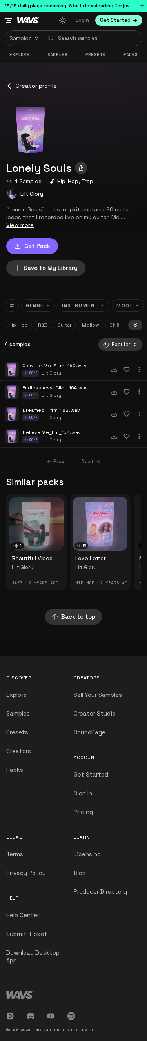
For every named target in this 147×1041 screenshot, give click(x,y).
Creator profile (36, 85)
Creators (18, 751)
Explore (19, 55)
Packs (130, 55)
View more (20, 225)
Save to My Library (51, 267)
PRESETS (95, 55)
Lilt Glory (31, 193)
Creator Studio (95, 713)
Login (82, 20)
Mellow (90, 325)
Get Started (91, 774)
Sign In (83, 793)
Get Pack (37, 246)
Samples (57, 55)
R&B (42, 325)
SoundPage (89, 732)
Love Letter (90, 558)
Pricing (83, 812)
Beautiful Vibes (32, 558)
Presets (17, 732)
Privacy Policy (26, 873)
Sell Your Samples (98, 694)
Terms (14, 854)
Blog (80, 873)
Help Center (23, 915)
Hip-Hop (67, 181)
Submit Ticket (26, 933)
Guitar (65, 325)
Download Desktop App (33, 956)
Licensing (87, 854)
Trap (87, 181)
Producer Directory (100, 891)
